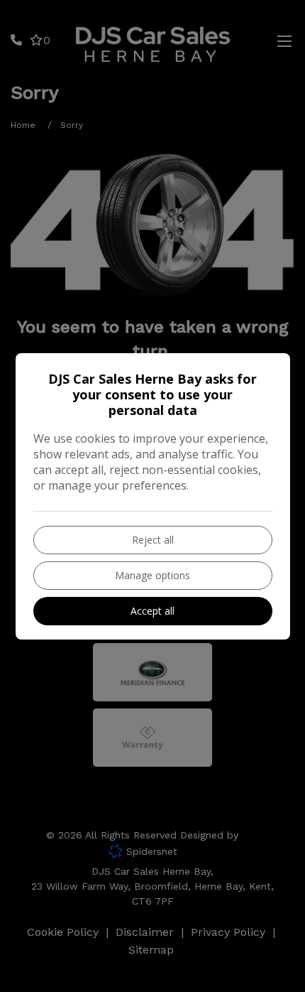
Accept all (152, 611)
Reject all (153, 539)
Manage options (152, 575)
